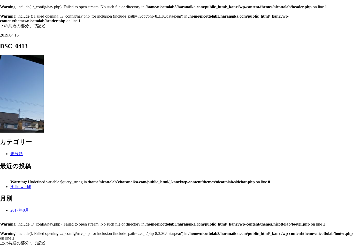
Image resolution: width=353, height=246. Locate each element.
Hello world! (20, 186)
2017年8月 (19, 210)
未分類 (16, 153)
